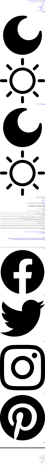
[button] (43, 104)
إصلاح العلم (42, 231)
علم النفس (35, 231)
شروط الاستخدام (29, 0)
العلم (40, 231)
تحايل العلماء (38, 231)
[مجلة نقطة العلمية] (38, 1)
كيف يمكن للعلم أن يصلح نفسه (30, 231)
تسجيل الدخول (37, 197)
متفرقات (26, 231)
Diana (42, 237)
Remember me (42, 461)
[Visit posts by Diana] (43, 236)
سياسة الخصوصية (34, 0)
